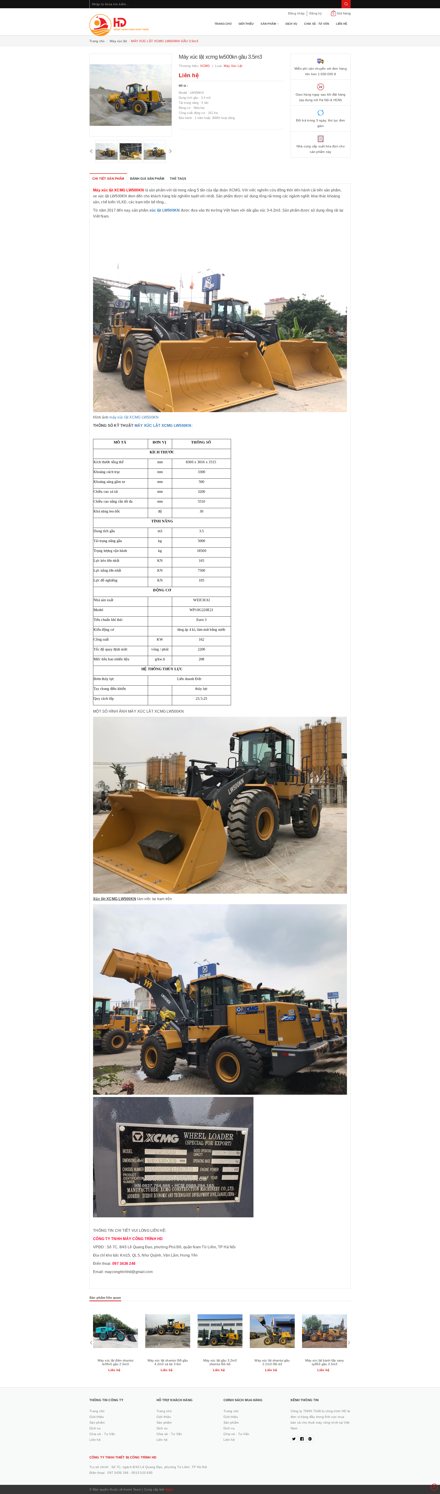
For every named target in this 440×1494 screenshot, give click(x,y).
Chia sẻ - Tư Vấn (316, 23)
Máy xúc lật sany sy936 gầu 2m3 (324, 1362)
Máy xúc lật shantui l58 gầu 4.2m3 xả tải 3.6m (115, 1362)
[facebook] (302, 1439)
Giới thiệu (246, 23)
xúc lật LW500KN (164, 210)
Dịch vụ (291, 23)
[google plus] (310, 1439)
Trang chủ (223, 23)
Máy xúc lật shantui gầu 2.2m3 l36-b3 (219, 1362)
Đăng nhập (296, 13)
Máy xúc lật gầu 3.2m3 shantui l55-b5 (168, 1362)
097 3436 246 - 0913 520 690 (129, 1473)
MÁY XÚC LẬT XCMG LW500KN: (163, 425)
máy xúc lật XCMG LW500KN (134, 417)
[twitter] (294, 1439)
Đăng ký (315, 13)
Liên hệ (341, 23)
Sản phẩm (269, 23)
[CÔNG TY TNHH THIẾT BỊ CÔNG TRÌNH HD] (119, 22)
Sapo (169, 1489)
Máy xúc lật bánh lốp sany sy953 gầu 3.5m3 (272, 1362)
